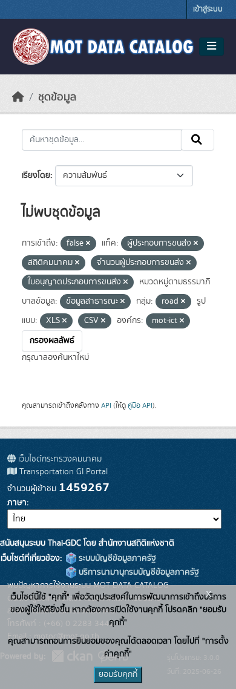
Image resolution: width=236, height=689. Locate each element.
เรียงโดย (36, 175)
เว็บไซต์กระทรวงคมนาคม (59, 459)
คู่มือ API (140, 405)
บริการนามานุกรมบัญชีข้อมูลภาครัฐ (137, 572)
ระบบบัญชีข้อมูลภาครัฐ (116, 558)
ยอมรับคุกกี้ (118, 674)
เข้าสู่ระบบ (208, 9)
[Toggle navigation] (211, 47)
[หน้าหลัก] (18, 97)
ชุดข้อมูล (57, 97)
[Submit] (197, 140)
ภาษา (17, 503)
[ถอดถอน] (88, 244)
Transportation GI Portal (62, 472)
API (106, 405)
